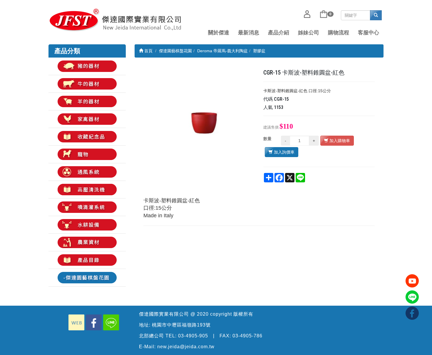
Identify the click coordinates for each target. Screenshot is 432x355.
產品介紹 (278, 33)
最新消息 (248, 33)
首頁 (148, 50)
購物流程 (338, 33)
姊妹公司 (308, 33)
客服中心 (368, 33)
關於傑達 (218, 33)
